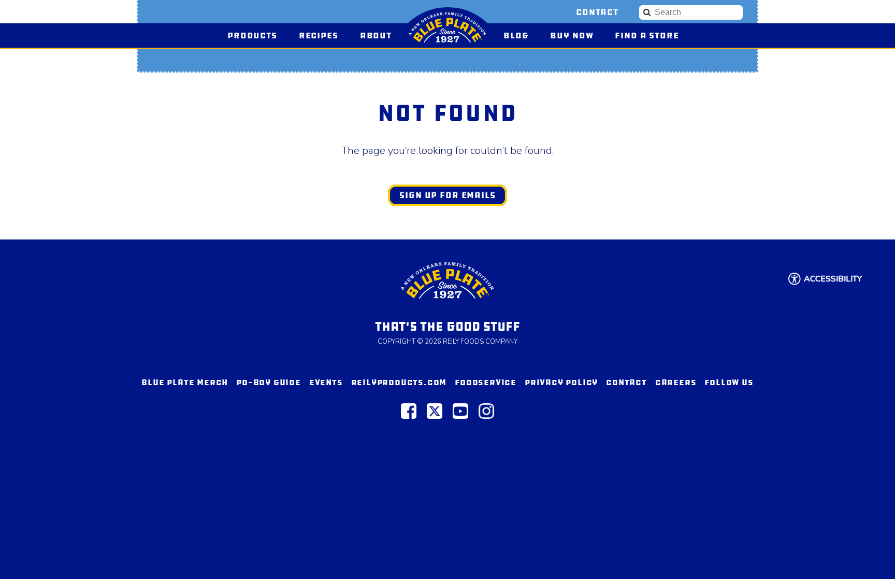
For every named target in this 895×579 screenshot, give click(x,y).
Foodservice (485, 382)
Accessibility (833, 279)
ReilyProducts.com (399, 382)
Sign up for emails (447, 195)
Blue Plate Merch (184, 382)
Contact (597, 12)
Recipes (318, 35)
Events (326, 382)
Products (252, 35)
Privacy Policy (561, 382)
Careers (676, 382)
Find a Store (647, 35)
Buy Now (576, 35)
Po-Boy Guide (268, 382)
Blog (515, 35)
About (376, 35)
